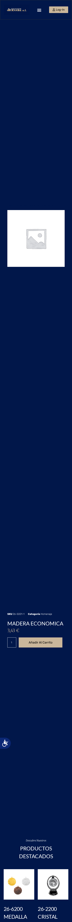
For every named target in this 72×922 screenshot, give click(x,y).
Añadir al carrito (40, 642)
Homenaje (21, 205)
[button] (39, 10)
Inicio (10, 205)
